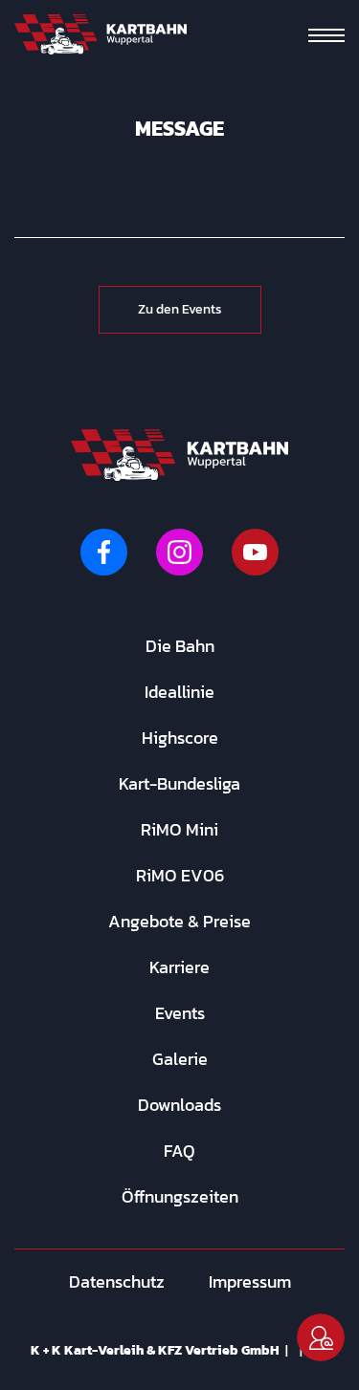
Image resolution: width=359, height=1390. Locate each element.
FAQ (179, 1150)
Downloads (179, 1105)
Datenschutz (117, 1281)
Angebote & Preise (179, 921)
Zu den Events (180, 309)
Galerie (180, 1059)
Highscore (180, 737)
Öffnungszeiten (180, 1196)
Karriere (179, 967)
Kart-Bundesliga (179, 783)
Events (180, 1013)
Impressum (250, 1281)
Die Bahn (180, 646)
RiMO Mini (179, 829)
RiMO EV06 (180, 875)
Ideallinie (179, 692)
